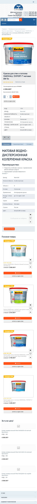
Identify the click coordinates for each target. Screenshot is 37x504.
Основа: (7, 119)
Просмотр (30, 214)
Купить (17, 96)
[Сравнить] (8, 138)
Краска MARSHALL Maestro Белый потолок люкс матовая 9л (18, 265)
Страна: (6, 127)
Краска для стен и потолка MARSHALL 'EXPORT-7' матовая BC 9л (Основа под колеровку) (18, 355)
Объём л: (7, 116)
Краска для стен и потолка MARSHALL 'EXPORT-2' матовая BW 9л (18, 400)
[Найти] (20, 19)
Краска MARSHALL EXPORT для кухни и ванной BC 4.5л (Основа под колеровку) (18, 310)
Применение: (8, 122)
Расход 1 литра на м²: (11, 124)
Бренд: (6, 111)
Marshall (22, 111)
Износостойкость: (10, 114)
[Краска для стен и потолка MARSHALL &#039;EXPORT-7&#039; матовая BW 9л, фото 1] (18, 54)
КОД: (5, 108)
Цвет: (6, 130)
